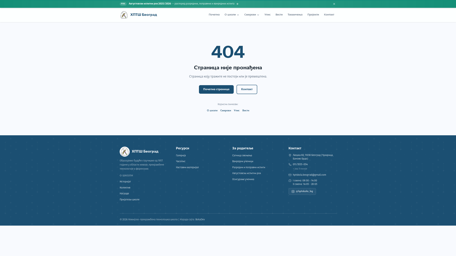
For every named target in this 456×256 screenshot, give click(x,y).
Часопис (180, 161)
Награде (124, 193)
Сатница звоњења (242, 155)
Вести (279, 15)
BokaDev (200, 219)
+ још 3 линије (300, 169)
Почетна (214, 15)
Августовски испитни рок (246, 173)
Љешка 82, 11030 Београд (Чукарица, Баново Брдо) (313, 157)
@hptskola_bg (304, 191)
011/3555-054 (300, 164)
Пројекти (313, 15)
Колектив (125, 187)
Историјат (125, 181)
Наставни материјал (187, 167)
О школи (230, 15)
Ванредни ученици (242, 161)
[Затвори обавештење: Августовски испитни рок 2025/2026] (334, 4)
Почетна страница (216, 89)
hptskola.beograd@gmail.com (309, 175)
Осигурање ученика (243, 179)
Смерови (250, 15)
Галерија (181, 155)
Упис (268, 15)
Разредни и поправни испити (248, 167)
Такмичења (295, 15)
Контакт (329, 15)
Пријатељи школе (129, 199)
